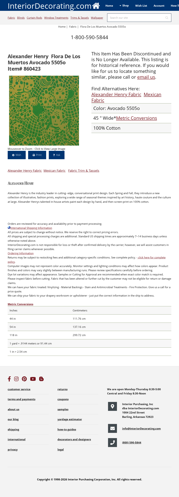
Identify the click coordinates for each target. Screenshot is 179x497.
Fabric (11, 17)
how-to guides (67, 429)
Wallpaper (97, 17)
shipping (13, 429)
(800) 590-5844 (131, 442)
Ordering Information (21, 253)
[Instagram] (16, 379)
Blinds (21, 17)
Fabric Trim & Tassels (83, 170)
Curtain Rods (34, 17)
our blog (13, 419)
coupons (63, 399)
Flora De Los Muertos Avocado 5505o (103, 26)
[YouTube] (33, 379)
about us (13, 409)
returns (62, 389)
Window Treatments (56, 17)
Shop (125, 5)
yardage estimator (70, 419)
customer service (19, 389)
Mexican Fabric (55, 170)
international (17, 439)
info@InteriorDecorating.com (141, 428)
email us (146, 77)
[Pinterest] (24, 379)
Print (39, 155)
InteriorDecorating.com (50, 6)
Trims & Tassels (79, 17)
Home (109, 5)
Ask (58, 155)
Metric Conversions (136, 118)
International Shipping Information (31, 228)
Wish (18, 155)
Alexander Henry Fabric (116, 94)
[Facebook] (9, 379)
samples (63, 409)
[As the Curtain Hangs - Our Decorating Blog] (41, 379)
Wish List (141, 5)
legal (61, 449)
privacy (13, 449)
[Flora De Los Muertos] (44, 111)
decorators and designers (74, 439)
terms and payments (21, 399)
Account (159, 5)
